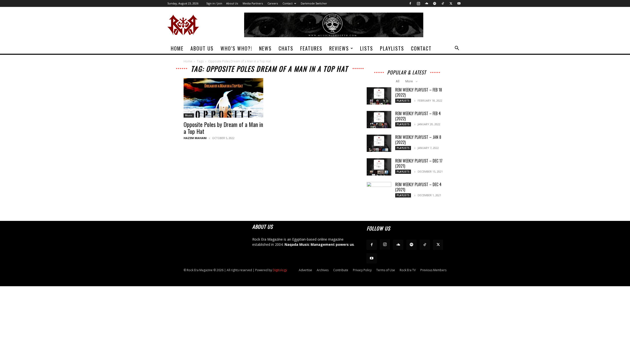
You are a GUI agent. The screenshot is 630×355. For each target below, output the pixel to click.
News (265, 48)
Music (188, 115)
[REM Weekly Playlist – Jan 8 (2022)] (379, 143)
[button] (457, 48)
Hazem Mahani (195, 138)
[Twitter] (451, 3)
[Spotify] (434, 3)
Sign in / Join (214, 3)
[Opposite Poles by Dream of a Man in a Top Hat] (223, 98)
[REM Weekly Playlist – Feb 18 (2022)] (379, 96)
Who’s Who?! (236, 48)
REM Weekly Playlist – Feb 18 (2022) (418, 92)
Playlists (392, 48)
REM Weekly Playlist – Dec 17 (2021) (418, 163)
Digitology (280, 270)
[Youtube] (459, 3)
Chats (286, 48)
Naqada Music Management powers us (319, 244)
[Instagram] (418, 3)
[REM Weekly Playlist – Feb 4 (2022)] (379, 119)
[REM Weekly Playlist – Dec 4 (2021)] (379, 190)
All (397, 81)
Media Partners (253, 3)
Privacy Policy (362, 270)
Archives (323, 270)
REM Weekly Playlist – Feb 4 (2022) (418, 116)
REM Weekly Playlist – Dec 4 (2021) (418, 187)
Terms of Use (385, 270)
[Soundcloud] (426, 3)
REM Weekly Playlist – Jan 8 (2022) (418, 139)
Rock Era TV (408, 270)
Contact (288, 3)
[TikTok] (442, 3)
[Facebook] (410, 3)
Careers (273, 3)
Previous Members (433, 270)
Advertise (305, 270)
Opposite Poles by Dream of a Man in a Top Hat (223, 128)
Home (177, 48)
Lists (366, 48)
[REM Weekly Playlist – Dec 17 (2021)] (379, 167)
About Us (232, 3)
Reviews (339, 48)
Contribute (340, 270)
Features (311, 48)
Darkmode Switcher (314, 3)
